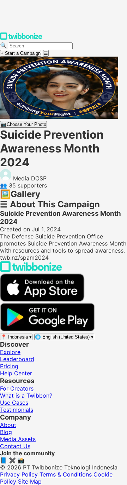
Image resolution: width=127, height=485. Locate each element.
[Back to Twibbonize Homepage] (31, 269)
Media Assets (18, 439)
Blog (6, 431)
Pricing (9, 366)
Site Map (30, 481)
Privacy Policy (19, 474)
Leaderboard (17, 359)
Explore (10, 352)
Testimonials (16, 409)
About (8, 424)
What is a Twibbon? (26, 395)
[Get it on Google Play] (47, 329)
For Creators (17, 388)
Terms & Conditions (66, 474)
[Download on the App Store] (42, 299)
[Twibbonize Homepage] (21, 38)
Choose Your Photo (23, 124)
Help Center (16, 373)
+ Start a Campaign (21, 53)
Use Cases (14, 402)
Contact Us (15, 446)
